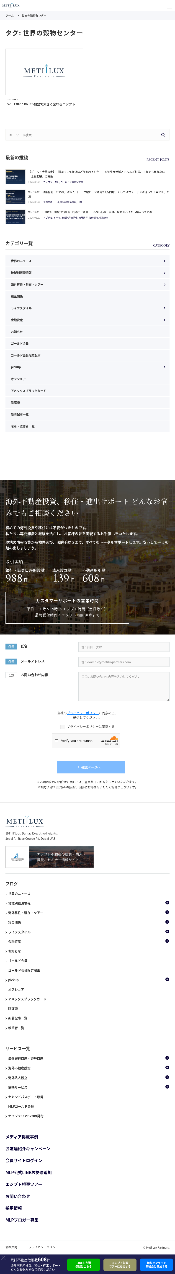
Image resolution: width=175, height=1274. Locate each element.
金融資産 (17, 320)
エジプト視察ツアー (23, 1184)
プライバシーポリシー (83, 713)
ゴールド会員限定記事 (26, 355)
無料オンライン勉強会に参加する (156, 1265)
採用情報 (13, 1208)
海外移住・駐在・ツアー (27, 284)
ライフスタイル (21, 308)
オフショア (18, 379)
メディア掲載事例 (21, 1137)
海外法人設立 (17, 1077)
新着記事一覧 (20, 414)
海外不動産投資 (19, 1068)
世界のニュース (21, 261)
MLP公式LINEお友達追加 (28, 1172)
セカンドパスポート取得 (25, 1096)
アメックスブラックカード (28, 390)
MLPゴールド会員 (21, 1106)
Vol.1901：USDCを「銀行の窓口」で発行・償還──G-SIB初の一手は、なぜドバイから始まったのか (90, 212)
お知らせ (17, 331)
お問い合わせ (17, 1196)
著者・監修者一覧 (23, 426)
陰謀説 (15, 402)
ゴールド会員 (20, 343)
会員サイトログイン (23, 1160)
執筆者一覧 (16, 1027)
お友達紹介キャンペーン (27, 1149)
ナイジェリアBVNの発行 (26, 1116)
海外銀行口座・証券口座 (25, 1058)
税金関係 (17, 296)
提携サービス (17, 1087)
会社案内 (11, 1247)
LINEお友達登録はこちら (83, 1265)
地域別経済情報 (21, 272)
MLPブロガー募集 (22, 1220)
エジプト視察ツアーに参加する (120, 1265)
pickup (16, 367)
